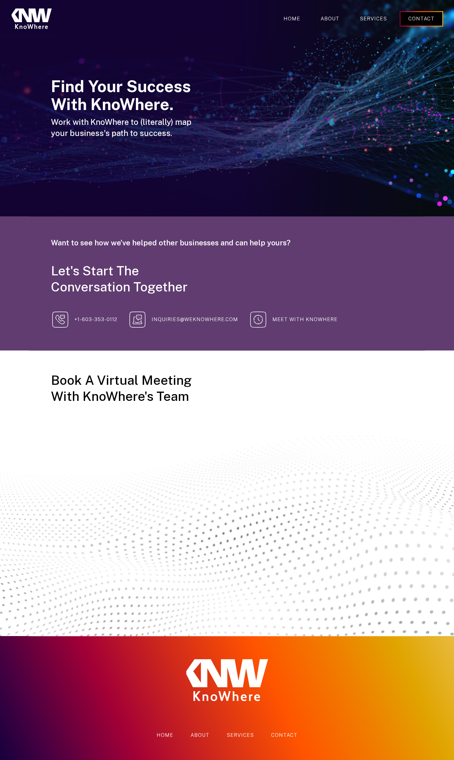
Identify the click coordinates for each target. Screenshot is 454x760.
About (330, 19)
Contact (284, 735)
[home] (32, 19)
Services (373, 19)
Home (292, 19)
